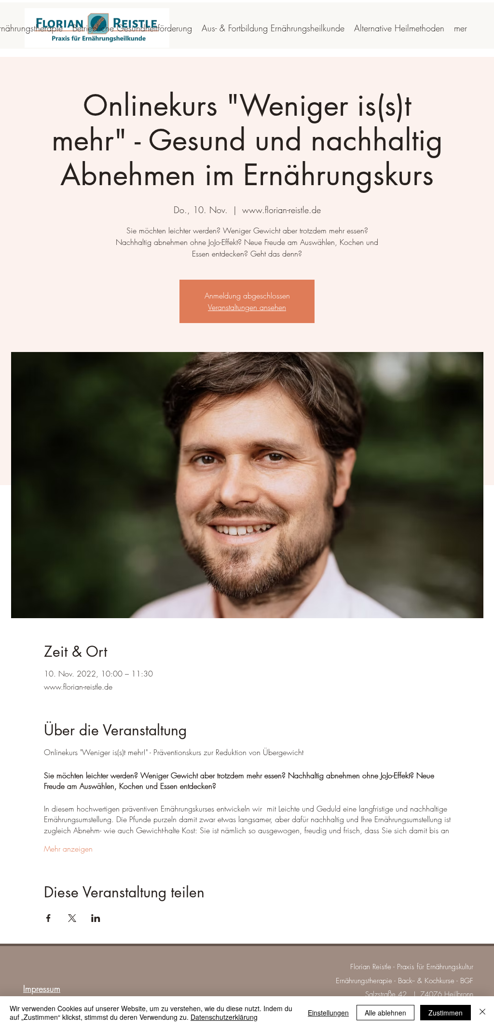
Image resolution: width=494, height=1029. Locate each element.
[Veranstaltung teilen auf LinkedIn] (95, 918)
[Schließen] (482, 1012)
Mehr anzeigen (68, 848)
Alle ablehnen (385, 1012)
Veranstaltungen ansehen (247, 307)
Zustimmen (445, 1012)
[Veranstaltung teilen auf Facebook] (48, 918)
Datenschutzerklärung (224, 1017)
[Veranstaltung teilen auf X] (72, 918)
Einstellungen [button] (328, 1012)
